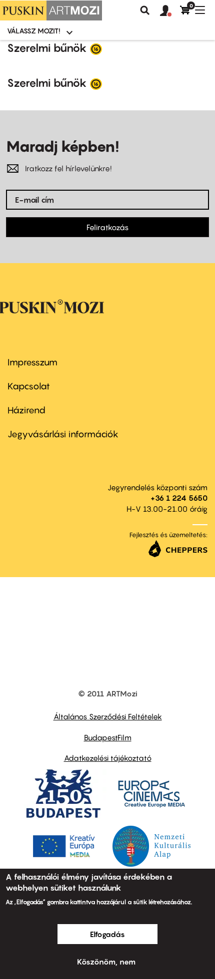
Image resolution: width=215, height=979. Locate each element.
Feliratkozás (107, 227)
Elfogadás (107, 934)
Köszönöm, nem (106, 961)
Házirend (27, 410)
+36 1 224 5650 (179, 497)
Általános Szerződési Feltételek (108, 716)
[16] (96, 48)
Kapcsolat (29, 386)
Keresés (145, 10)
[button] (170, 10)
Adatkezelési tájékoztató (108, 757)
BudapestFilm (108, 737)
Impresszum (33, 362)
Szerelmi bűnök (47, 47)
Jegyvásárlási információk (63, 434)
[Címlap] (51, 10)
